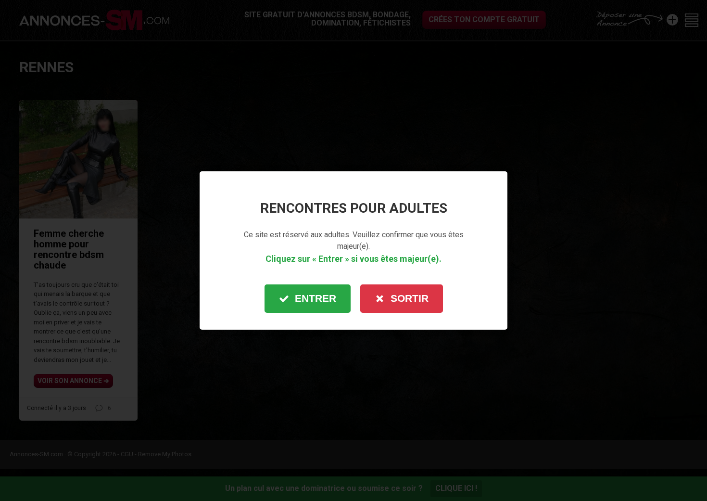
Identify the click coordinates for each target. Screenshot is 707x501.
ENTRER (315, 298)
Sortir (410, 298)
